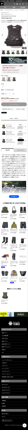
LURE (14, 7)
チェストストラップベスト (4, 300)
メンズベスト (22, 9)
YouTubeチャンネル (6, 387)
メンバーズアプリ (5, 368)
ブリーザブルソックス (4, 245)
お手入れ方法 (5, 338)
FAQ (3, 352)
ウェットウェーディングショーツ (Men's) (5, 231)
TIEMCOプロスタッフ (6, 390)
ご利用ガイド (4, 363)
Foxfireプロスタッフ (6, 393)
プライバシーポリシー (6, 374)
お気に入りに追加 (21, 109)
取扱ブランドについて (6, 346)
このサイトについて (6, 371)
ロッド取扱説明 (5, 335)
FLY (5, 7)
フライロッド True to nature (22, 262)
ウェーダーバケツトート (23, 278)
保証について (4, 332)
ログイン (3, 416)
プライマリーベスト (13, 278)
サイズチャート (5, 365)
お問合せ (4, 349)
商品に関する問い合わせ (8, 109)
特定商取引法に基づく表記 (7, 376)
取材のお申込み (5, 413)
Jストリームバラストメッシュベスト (23, 230)
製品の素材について (6, 344)
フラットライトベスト (4, 215)
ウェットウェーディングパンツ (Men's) (14, 263)
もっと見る (14, 196)
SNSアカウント (5, 384)
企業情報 (4, 400)
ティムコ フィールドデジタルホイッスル (4, 263)
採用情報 (4, 406)
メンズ (16, 9)
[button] (3, 35)
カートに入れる (20, 140)
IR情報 (3, 403)
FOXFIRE (22, 7)
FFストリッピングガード (22, 215)
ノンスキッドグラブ (4, 278)
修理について (4, 341)
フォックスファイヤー (9, 9)
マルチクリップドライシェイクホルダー (22, 246)
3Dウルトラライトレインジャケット (14, 230)
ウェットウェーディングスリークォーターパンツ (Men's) (13, 246)
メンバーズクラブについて (7, 360)
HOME (1, 9)
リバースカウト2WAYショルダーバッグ (13, 216)
